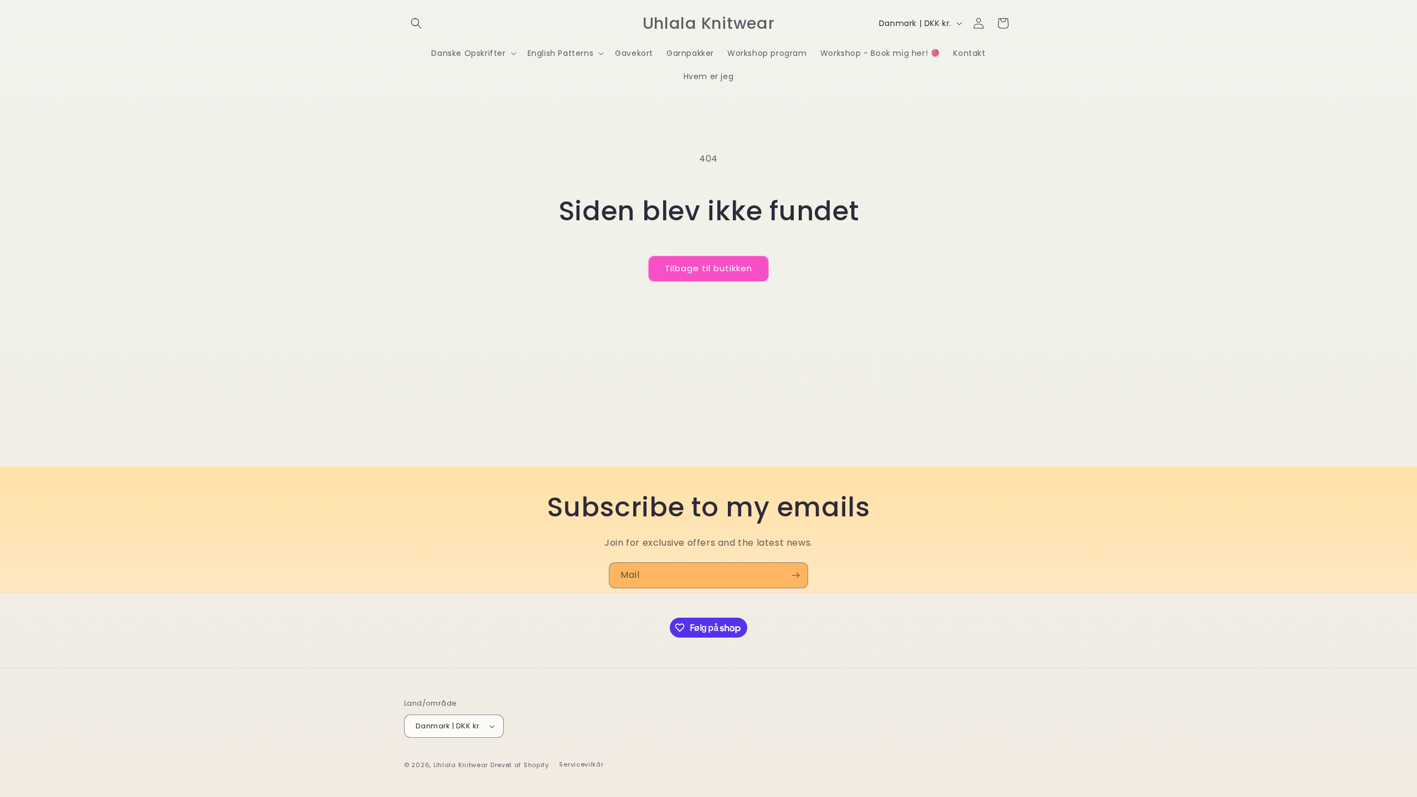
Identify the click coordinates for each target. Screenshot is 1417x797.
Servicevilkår (581, 764)
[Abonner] (795, 575)
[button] (416, 23)
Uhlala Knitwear (461, 764)
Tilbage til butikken (708, 268)
